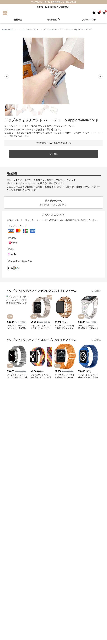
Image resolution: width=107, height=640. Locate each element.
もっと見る (96, 291)
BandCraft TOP (9, 29)
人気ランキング (89, 19)
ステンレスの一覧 (27, 29)
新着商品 (18, 19)
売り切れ (53, 154)
